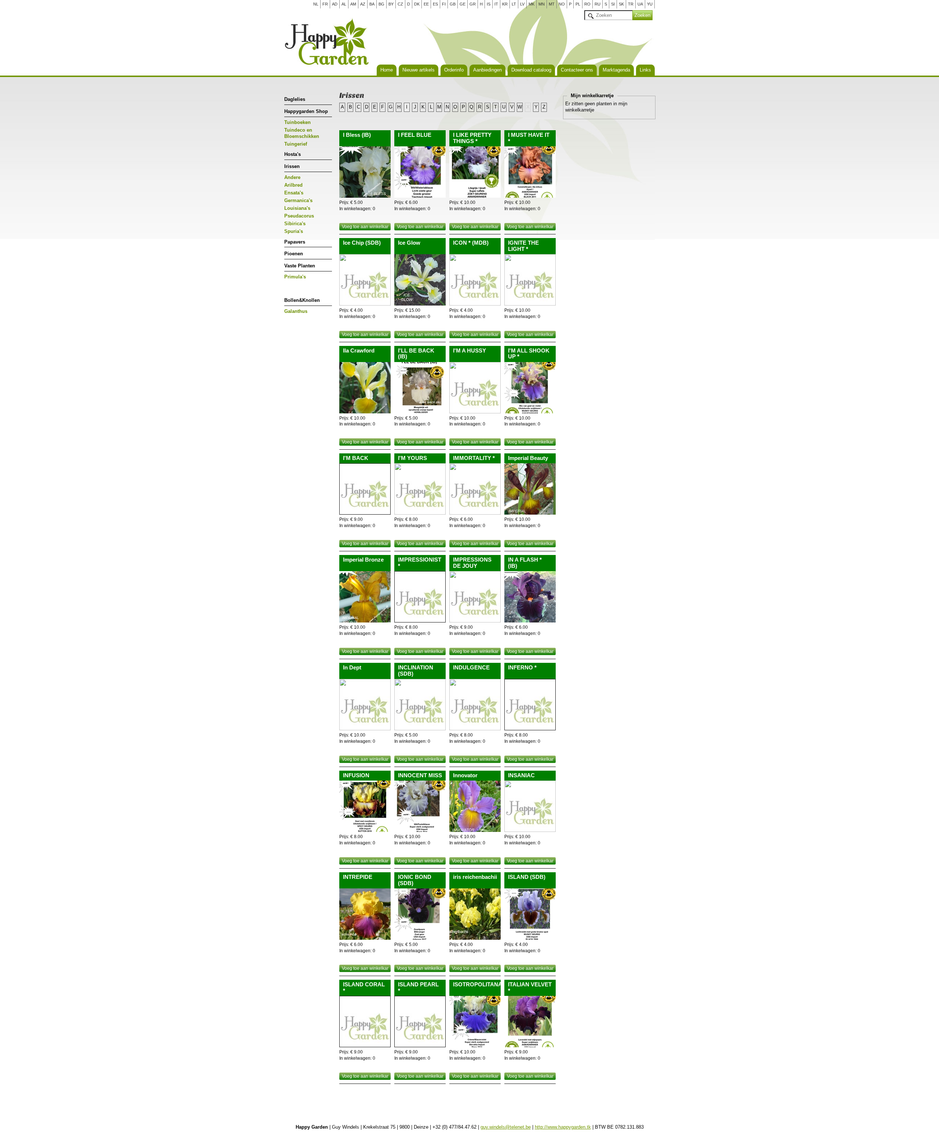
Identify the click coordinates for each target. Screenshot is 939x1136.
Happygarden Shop (306, 111)
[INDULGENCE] (475, 704)
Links (645, 70)
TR (630, 4)
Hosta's (292, 154)
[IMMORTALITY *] (475, 489)
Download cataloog (531, 70)
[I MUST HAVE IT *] (530, 172)
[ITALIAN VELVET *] (530, 1021)
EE (426, 4)
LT (514, 4)
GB (453, 4)
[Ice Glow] (420, 280)
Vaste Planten (299, 266)
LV (522, 4)
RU (597, 4)
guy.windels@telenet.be (506, 1127)
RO (587, 4)
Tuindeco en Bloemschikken (301, 133)
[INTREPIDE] (365, 914)
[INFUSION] (365, 806)
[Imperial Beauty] (530, 489)
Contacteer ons (577, 70)
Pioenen (293, 253)
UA (640, 4)
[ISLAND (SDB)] (530, 914)
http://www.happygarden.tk (563, 1127)
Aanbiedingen (487, 70)
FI (444, 4)
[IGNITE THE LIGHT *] (530, 280)
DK (417, 4)
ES (435, 4)
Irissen (292, 166)
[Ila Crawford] (365, 387)
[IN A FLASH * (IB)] (530, 596)
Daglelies (294, 99)
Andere (292, 177)
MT (552, 4)
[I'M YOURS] (420, 489)
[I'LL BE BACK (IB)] (420, 387)
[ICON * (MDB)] (475, 280)
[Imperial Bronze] (365, 596)
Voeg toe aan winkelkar (365, 226)
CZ (400, 4)
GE (462, 4)
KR (505, 4)
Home (386, 70)
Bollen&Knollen (302, 300)
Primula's (295, 277)
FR (325, 4)
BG (381, 4)
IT (496, 4)
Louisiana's (297, 208)
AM (353, 4)
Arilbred (293, 185)
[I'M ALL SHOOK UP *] (530, 387)
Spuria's (293, 231)
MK (531, 4)
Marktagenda (616, 70)
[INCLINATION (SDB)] (420, 704)
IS (488, 4)
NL (315, 4)
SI (613, 4)
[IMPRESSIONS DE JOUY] (475, 596)
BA (371, 4)
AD (334, 4)
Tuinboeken (297, 122)
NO (562, 4)
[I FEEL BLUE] (420, 172)
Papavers (294, 242)
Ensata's (293, 193)
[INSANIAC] (530, 806)
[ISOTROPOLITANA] (475, 1021)
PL (578, 4)
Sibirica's (295, 223)
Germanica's (298, 200)
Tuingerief (295, 144)
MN (541, 4)
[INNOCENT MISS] (420, 806)
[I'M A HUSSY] (475, 387)
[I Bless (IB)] (365, 172)
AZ (362, 4)
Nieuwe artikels (418, 70)
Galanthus (295, 311)
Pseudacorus (299, 216)
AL (343, 4)
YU (650, 4)
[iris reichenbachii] (475, 914)
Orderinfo (454, 70)
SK (621, 4)
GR (473, 4)
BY (391, 4)
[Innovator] (475, 806)
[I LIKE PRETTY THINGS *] (475, 172)
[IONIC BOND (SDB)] (420, 914)
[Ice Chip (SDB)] (365, 280)
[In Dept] (365, 704)
